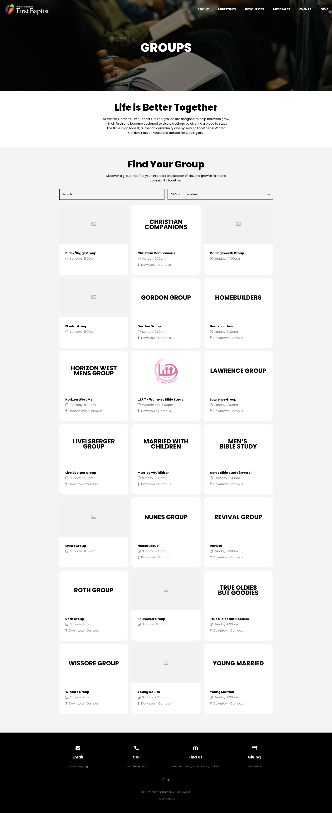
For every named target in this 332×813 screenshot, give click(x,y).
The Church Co (166, 799)
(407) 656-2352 (136, 766)
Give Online (254, 766)
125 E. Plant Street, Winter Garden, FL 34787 (195, 766)
